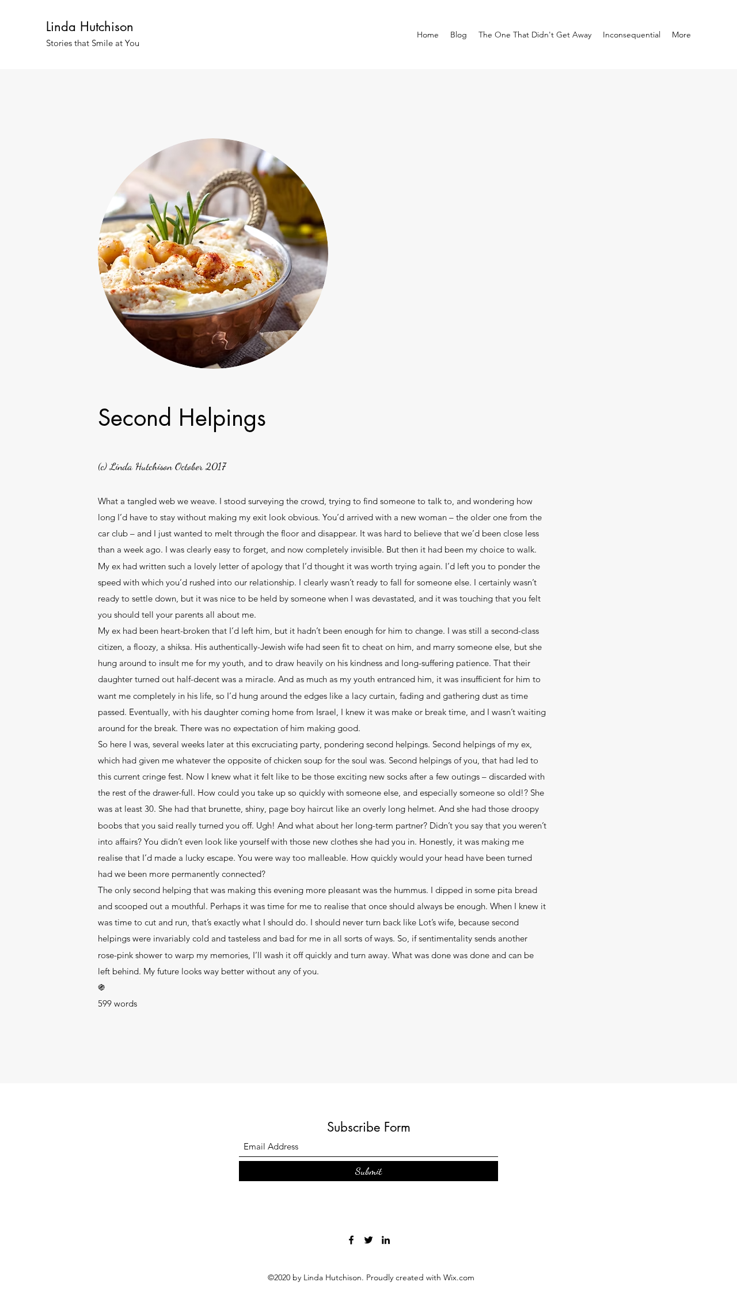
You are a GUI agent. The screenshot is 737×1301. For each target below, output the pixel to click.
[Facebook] (351, 1240)
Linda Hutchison (90, 26)
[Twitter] (368, 1240)
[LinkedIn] (386, 1240)
